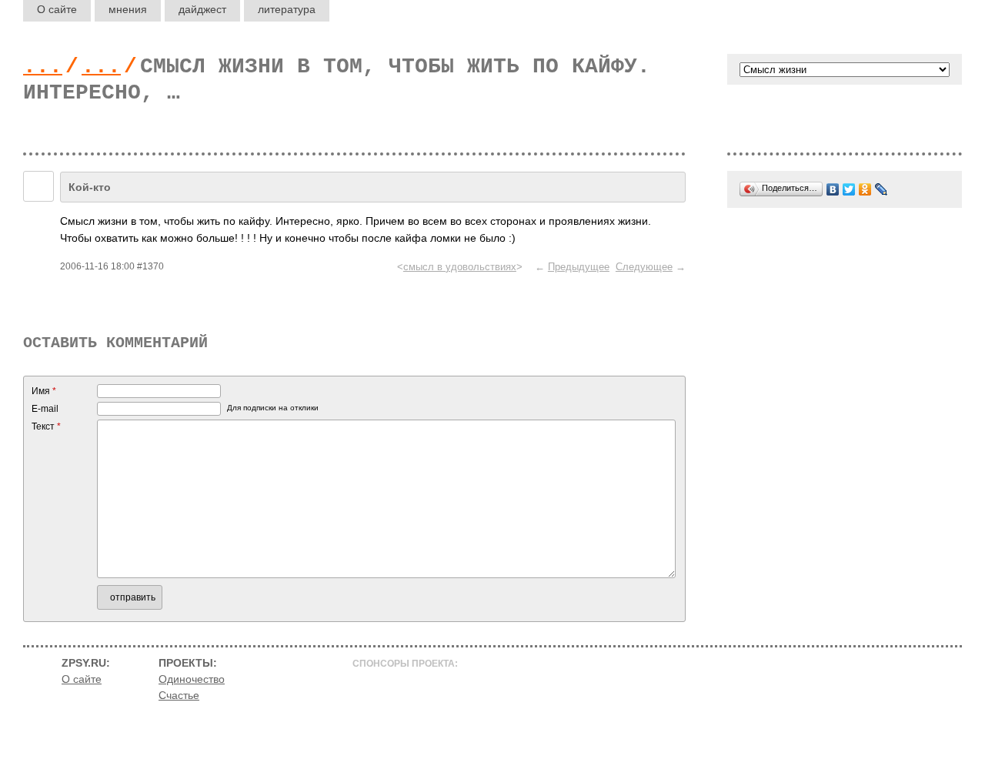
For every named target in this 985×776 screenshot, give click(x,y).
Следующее (644, 267)
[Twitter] (849, 189)
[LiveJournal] (881, 189)
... (42, 67)
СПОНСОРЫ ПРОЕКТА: (405, 663)
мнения (128, 9)
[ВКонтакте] (833, 189)
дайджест (202, 9)
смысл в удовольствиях (459, 267)
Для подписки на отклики (273, 407)
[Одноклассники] (865, 189)
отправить (132, 597)
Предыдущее (578, 267)
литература (287, 9)
